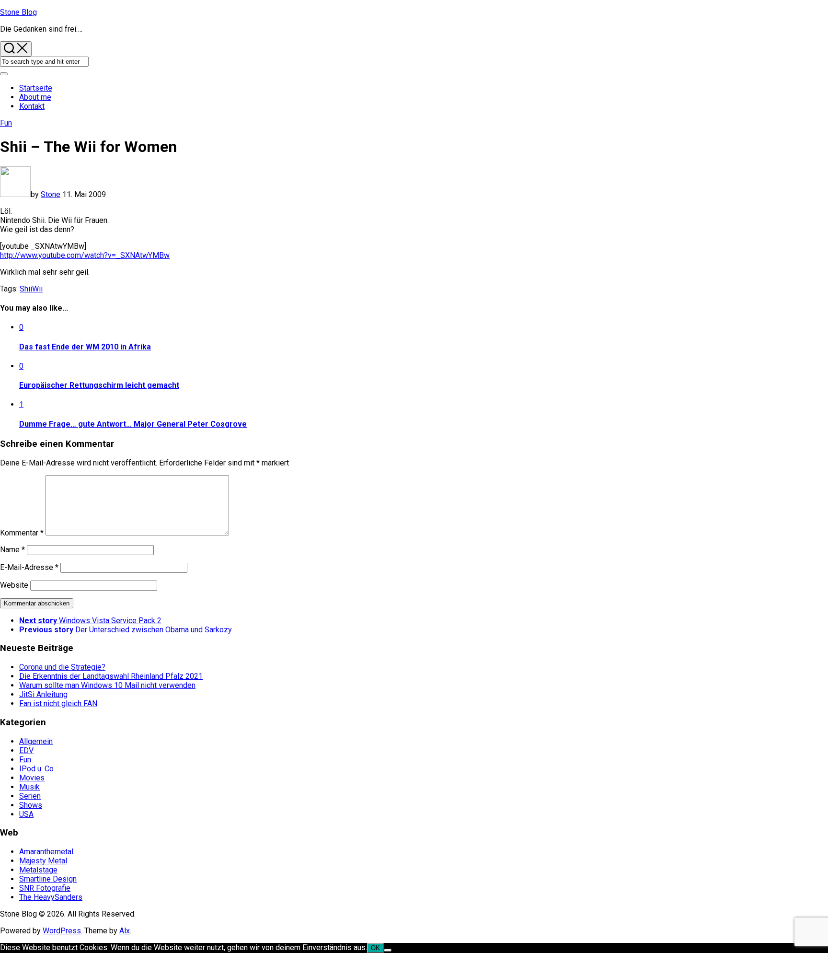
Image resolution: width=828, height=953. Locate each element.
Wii (37, 288)
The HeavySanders (50, 897)
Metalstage (38, 869)
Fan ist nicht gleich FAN (58, 703)
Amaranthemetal (46, 851)
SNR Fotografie (44, 888)
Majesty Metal (43, 860)
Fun (6, 123)
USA (26, 814)
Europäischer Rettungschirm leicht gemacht (99, 385)
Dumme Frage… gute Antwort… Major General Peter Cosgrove (133, 424)
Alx (124, 930)
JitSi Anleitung (43, 694)
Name (12, 549)
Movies (32, 777)
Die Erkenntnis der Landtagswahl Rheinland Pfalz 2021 (111, 676)
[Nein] (387, 950)
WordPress (62, 930)
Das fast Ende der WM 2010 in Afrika (85, 346)
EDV (26, 750)
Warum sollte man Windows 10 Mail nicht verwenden (107, 685)
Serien (30, 796)
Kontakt (32, 106)
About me (35, 97)
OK (375, 948)
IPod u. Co (36, 768)
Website (14, 585)
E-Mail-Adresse (29, 567)
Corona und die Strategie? (62, 667)
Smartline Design (48, 878)
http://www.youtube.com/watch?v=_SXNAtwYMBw (85, 255)
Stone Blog (18, 12)
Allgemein (36, 741)
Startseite (35, 88)
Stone (50, 194)
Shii (26, 288)
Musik (29, 786)
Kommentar (22, 532)
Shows (30, 805)
